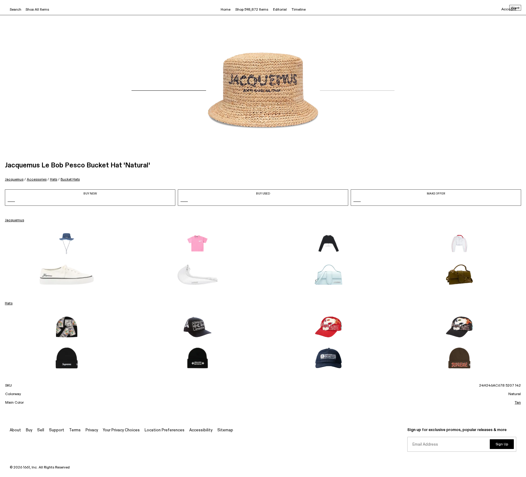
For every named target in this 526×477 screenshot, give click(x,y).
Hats (53, 179)
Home (225, 10)
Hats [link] (8, 303)
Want (515, 8)
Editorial (280, 10)
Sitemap (225, 430)
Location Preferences (164, 430)
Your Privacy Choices (121, 430)
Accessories (37, 179)
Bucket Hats (70, 179)
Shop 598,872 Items (251, 10)
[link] (66, 243)
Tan (518, 403)
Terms (75, 430)
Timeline (299, 10)
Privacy (92, 430)
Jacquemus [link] (14, 220)
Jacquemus (14, 179)
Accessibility (200, 430)
